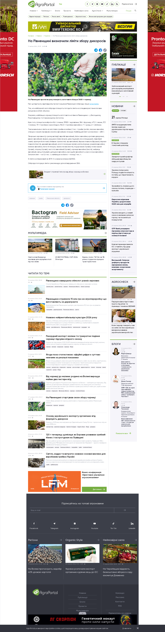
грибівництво (54, 464)
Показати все (122, 433)
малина (48, 346)
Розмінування (68, 16)
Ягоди (71, 346)
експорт (54, 346)
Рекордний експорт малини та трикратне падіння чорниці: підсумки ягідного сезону (73, 337)
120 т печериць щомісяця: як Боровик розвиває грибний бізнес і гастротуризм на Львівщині (75, 436)
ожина (104, 367)
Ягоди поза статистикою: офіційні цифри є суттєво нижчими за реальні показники (73, 356)
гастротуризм (50, 447)
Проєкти (67, 11)
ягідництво (60, 346)
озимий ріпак (49, 286)
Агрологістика (81, 16)
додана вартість (85, 367)
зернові (66, 286)
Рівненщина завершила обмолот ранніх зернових (72, 280)
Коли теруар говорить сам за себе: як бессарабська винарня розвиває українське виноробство (123, 328)
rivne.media (93, 104)
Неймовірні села (81, 11)
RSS (120, 606)
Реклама (120, 597)
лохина (93, 367)
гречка (48, 327)
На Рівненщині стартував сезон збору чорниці (71, 397)
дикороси (67, 198)
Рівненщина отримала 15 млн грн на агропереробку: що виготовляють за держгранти (76, 300)
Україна (47, 36)
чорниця (32, 198)
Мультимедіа (112, 11)
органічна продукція (59, 426)
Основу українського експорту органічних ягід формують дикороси (71, 417)
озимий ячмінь (58, 286)
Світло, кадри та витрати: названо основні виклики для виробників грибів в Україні (76, 455)
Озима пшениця (85, 286)
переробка (49, 309)
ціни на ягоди (76, 367)
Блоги (57, 11)
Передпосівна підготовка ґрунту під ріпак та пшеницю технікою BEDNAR (123, 304)
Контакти (119, 602)
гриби (41, 198)
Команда (120, 593)
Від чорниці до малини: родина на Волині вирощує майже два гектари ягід (73, 378)
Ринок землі (56, 16)
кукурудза (84, 327)
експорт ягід (55, 367)
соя (89, 327)
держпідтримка (58, 309)
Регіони (46, 16)
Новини (39, 36)
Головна (31, 36)
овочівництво (76, 327)
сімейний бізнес (80, 390)
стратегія (49, 369)
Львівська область (65, 447)
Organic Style (81, 426)
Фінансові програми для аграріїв (100, 16)
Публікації (82, 597)
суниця (54, 369)
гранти (77, 309)
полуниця (98, 367)
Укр (60, 4)
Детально (97, 489)
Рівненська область (53, 198)
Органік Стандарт (71, 426)
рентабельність (55, 327)
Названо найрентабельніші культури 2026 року (71, 317)
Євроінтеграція (34, 16)
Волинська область (64, 390)
